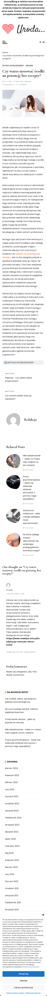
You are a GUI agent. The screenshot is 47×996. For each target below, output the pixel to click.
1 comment (22, 84)
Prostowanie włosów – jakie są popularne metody (20, 721)
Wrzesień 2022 (12, 824)
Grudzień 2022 (12, 803)
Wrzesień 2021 (12, 909)
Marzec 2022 (11, 867)
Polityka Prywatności (33, 993)
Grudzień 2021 (12, 888)
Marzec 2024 (11, 768)
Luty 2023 (9, 789)
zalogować (21, 671)
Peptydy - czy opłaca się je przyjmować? (18, 379)
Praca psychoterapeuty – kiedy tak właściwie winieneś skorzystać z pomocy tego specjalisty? (22, 743)
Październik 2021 (13, 902)
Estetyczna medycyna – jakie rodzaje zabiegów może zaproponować (31, 517)
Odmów (23, 980)
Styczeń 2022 (11, 881)
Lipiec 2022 (10, 838)
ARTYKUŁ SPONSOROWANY (13, 65)
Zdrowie (29, 65)
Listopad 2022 (12, 810)
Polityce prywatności (31, 967)
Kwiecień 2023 (12, 775)
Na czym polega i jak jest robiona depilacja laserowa (21, 711)
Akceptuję (23, 974)
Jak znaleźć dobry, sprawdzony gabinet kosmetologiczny (20, 700)
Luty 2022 (9, 874)
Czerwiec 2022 (12, 846)
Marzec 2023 (11, 782)
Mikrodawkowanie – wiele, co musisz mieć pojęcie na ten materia (31, 460)
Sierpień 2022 (11, 831)
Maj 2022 (9, 853)
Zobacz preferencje (23, 987)
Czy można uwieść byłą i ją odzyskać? (18, 397)
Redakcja (10, 84)
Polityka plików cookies (15, 993)
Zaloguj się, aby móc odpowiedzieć (21, 652)
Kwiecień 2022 (12, 860)
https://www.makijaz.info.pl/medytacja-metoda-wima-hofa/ (23, 641)
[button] (43, 915)
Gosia (9, 590)
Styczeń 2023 (11, 796)
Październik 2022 (13, 817)
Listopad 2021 (11, 895)
